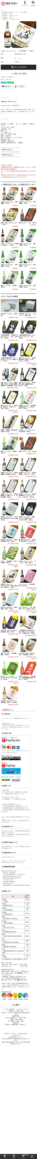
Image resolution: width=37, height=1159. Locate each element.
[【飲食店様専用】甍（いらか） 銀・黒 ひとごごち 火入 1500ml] (27, 327)
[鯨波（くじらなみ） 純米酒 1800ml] (9, 277)
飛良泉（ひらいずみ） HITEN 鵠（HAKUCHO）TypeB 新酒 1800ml (10, 518)
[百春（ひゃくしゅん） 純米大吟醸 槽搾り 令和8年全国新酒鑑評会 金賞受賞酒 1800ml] (9, 374)
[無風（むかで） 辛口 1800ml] (27, 214)
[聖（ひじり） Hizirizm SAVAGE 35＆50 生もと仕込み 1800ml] (9, 668)
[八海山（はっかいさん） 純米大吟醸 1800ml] (27, 277)
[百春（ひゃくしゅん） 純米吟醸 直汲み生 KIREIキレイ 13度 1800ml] (9, 397)
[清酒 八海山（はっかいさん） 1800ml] (9, 214)
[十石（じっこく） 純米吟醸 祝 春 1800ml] (27, 576)
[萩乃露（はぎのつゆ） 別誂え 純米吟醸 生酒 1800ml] (9, 531)
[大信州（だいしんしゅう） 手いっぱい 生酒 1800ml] (27, 553)
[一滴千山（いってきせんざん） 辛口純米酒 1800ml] (27, 421)
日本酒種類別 (4, 13)
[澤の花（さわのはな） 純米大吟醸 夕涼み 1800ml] (9, 599)
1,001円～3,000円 (13, 15)
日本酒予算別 (4, 15)
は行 (17, 12)
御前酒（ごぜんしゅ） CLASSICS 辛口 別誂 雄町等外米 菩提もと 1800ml (9, 586)
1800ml (10, 17)
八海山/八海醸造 (23, 12)
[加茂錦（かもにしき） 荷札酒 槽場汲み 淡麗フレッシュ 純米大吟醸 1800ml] (9, 486)
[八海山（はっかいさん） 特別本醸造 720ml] (27, 193)
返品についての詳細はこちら (8, 76)
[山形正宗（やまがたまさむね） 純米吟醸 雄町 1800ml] (9, 622)
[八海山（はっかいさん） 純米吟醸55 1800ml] (9, 256)
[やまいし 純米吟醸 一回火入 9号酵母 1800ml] (9, 553)
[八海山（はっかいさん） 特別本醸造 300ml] (9, 193)
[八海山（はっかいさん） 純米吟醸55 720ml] (27, 256)
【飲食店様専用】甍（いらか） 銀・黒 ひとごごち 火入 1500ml (28, 336)
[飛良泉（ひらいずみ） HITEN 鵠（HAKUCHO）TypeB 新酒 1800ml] (9, 508)
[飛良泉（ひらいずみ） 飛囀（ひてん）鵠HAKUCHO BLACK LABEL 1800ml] (27, 508)
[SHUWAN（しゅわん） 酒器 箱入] (9, 305)
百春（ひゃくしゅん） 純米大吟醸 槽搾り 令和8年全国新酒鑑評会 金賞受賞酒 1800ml (9, 384)
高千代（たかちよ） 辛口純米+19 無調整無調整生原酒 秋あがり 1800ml (27, 678)
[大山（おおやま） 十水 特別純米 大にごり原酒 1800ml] (27, 599)
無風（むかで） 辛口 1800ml (27, 222)
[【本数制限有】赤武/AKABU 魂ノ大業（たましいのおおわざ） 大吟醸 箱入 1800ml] (27, 622)
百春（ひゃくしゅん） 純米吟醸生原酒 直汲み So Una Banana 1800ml (27, 359)
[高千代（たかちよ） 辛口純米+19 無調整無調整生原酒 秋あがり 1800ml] (27, 668)
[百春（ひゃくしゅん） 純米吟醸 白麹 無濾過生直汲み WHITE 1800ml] (27, 374)
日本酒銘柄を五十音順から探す (8, 12)
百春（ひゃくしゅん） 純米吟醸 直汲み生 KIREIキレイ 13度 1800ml (9, 407)
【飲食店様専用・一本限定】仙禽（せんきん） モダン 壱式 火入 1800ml (10, 336)
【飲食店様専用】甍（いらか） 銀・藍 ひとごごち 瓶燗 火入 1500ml (10, 359)
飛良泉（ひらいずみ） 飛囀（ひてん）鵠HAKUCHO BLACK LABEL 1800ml (27, 518)
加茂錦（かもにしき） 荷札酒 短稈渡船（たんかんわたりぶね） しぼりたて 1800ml (28, 495)
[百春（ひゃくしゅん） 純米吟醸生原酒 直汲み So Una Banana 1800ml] (27, 349)
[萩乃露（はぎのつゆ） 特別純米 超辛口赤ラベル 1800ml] (27, 531)
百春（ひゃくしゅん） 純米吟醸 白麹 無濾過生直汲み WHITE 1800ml (27, 384)
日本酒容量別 (4, 17)
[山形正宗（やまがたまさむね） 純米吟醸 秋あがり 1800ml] (9, 692)
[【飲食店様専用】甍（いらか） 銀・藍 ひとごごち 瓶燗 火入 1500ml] (9, 349)
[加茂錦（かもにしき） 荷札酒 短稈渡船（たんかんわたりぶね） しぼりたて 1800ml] (27, 486)
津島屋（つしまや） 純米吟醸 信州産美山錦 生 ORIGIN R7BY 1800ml (28, 407)
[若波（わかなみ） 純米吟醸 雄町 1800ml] (9, 645)
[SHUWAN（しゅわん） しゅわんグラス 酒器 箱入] (27, 305)
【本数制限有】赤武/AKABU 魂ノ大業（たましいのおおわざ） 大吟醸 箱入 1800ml (27, 632)
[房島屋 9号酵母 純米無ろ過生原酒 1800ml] (9, 421)
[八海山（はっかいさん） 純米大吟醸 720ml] (27, 235)
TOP (5, 1157)
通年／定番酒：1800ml (14, 19)
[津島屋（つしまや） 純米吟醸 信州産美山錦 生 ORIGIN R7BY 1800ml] (27, 397)
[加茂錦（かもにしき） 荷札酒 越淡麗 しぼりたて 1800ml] (27, 464)
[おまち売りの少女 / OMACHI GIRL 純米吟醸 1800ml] (27, 645)
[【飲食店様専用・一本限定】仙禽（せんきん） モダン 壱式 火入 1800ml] (9, 327)
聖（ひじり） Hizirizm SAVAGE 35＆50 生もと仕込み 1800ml (9, 678)
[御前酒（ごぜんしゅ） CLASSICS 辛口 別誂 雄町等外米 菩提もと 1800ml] (9, 576)
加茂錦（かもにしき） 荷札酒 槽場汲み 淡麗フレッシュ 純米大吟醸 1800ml (10, 495)
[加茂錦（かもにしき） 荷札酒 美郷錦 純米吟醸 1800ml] (9, 464)
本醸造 (10, 13)
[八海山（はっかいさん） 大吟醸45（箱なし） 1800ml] (9, 235)
